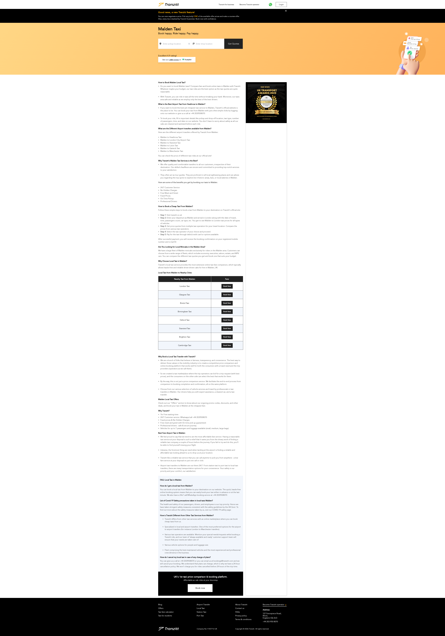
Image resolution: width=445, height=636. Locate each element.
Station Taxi (201, 612)
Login (281, 4)
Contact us (239, 608)
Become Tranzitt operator (249, 4)
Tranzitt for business (226, 4)
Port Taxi (200, 616)
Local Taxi (201, 608)
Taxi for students (165, 616)
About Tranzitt (241, 604)
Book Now (227, 286)
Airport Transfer (203, 604)
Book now (200, 588)
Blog (160, 604)
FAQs (237, 612)
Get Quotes (233, 43)
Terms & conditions (243, 619)
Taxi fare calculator (166, 612)
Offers (160, 608)
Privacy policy (241, 616)
